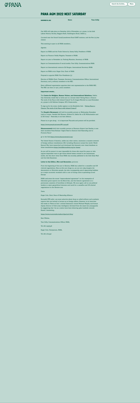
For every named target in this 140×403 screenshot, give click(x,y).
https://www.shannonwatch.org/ (61, 137)
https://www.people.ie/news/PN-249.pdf (54, 124)
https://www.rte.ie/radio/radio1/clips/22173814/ (57, 214)
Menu (132, 4)
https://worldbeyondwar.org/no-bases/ (67, 147)
